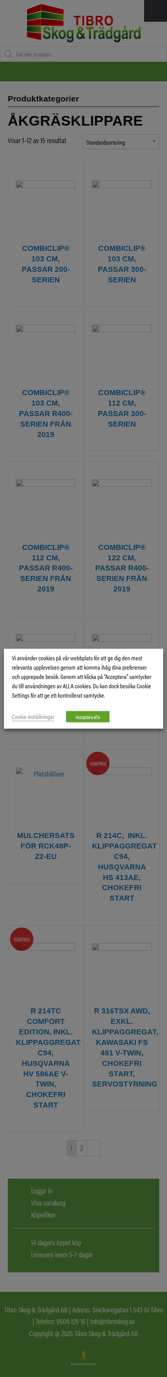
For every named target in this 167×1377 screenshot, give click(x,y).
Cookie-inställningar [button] (33, 716)
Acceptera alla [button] (88, 716)
